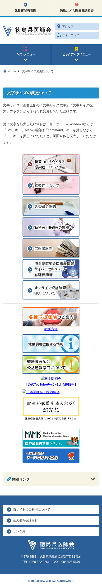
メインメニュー (25, 54)
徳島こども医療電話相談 (77, 10)
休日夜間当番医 (25, 10)
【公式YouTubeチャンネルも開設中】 (51, 384)
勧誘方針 (51, 329)
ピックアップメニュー (76, 54)
